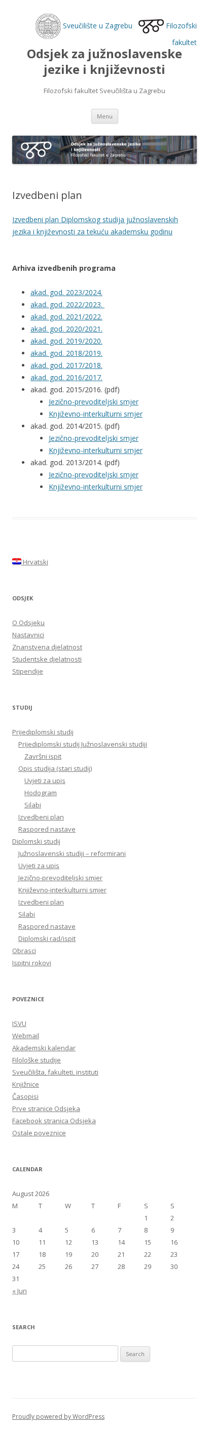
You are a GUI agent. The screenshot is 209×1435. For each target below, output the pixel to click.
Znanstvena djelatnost (47, 646)
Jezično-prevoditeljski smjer (93, 401)
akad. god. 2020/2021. (66, 329)
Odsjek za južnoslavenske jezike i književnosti (104, 61)
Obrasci (24, 950)
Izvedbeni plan (41, 817)
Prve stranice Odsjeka (46, 1108)
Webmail (25, 1035)
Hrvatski (34, 561)
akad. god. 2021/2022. (66, 316)
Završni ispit (42, 756)
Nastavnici (28, 634)
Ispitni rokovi (31, 962)
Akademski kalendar (44, 1047)
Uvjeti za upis (44, 780)
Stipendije (27, 671)
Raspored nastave (47, 829)
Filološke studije (36, 1059)
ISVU (19, 1023)
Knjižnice (25, 1084)
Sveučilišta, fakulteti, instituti (55, 1072)
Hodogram (40, 792)
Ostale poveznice (39, 1132)
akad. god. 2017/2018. (66, 365)
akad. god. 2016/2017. (66, 377)
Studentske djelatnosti (47, 659)
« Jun (19, 1290)
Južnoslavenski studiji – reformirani (72, 853)
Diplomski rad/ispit (47, 938)
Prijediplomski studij (43, 731)
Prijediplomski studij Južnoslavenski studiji (82, 744)
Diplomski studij (36, 841)
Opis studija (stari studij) (55, 768)
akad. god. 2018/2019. (66, 353)
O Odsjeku (28, 622)
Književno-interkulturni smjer (96, 414)
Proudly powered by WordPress (58, 1416)
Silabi (32, 804)
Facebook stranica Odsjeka (54, 1120)
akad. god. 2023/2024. (66, 292)
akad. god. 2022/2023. (67, 304)
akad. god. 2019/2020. (66, 341)
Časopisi (25, 1096)
